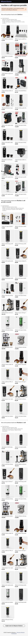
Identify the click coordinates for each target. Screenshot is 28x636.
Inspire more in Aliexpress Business (14, 625)
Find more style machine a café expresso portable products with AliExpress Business (13, 9)
